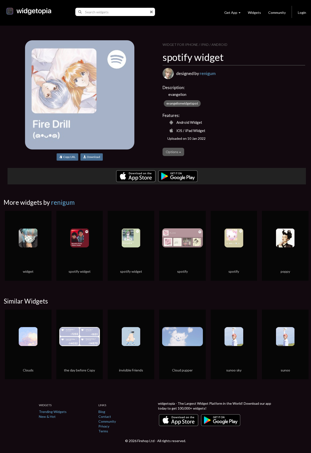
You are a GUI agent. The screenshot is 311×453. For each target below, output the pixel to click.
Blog (101, 412)
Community (277, 12)
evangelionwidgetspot (182, 103)
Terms (103, 431)
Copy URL (69, 157)
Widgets (254, 12)
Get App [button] (230, 12)
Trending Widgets (53, 412)
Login (302, 12)
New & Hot (47, 416)
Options (172, 152)
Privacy (103, 426)
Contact (104, 416)
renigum (208, 73)
